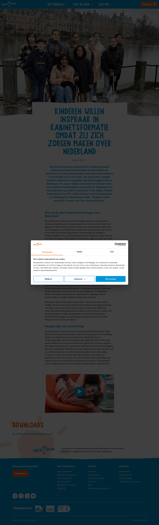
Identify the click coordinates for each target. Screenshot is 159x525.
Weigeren (48, 279)
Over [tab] (112, 252)
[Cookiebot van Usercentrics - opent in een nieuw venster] (116, 244)
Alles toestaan (110, 279)
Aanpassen (78, 279)
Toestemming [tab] (47, 252)
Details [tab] (79, 252)
